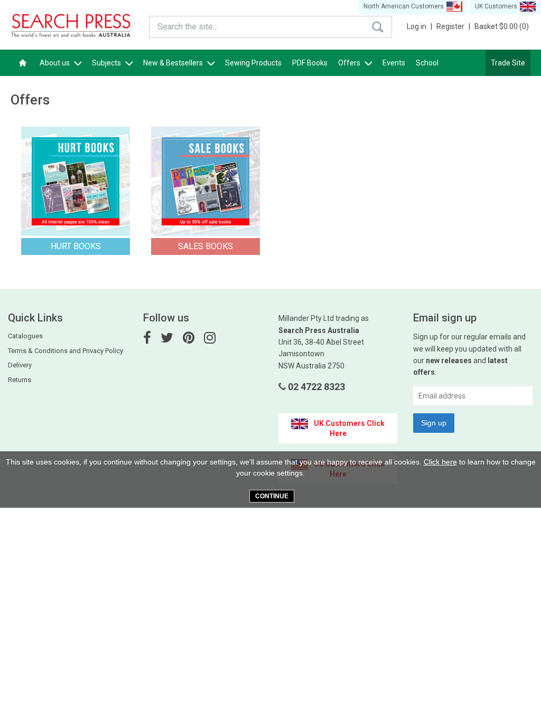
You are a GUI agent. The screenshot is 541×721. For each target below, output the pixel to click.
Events (394, 63)
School (427, 63)
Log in (419, 26)
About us (55, 63)
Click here (440, 462)
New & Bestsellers (173, 63)
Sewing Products (253, 63)
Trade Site (508, 63)
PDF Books (310, 63)
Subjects (107, 63)
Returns (19, 380)
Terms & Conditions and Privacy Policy (65, 351)
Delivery (20, 365)
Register (453, 26)
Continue (271, 496)
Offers (350, 63)
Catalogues (25, 336)
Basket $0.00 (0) (501, 26)
